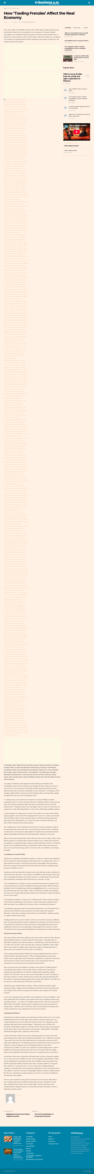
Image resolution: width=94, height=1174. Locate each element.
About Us (51, 1139)
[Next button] (88, 145)
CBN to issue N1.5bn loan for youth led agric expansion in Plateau (72, 77)
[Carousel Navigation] (87, 145)
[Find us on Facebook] (84, 1171)
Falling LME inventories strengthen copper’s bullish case (17, 1140)
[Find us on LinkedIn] (89, 1171)
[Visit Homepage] (47, 3)
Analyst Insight (30, 1139)
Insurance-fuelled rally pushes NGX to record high (81, 57)
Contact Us (51, 1141)
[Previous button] (86, 145)
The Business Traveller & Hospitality (33, 1156)
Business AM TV (31, 1141)
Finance (28, 1148)
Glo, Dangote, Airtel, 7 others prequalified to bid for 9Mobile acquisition (75, 48)
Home (5, 8)
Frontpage (29, 1136)
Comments (29, 1143)
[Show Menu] (5, 2)
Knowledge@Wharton (13, 8)
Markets (28, 1151)
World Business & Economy (34, 1159)
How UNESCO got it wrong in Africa (76, 40)
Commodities (30, 1146)
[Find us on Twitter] (87, 1171)
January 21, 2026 (16, 22)
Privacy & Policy (53, 1143)
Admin (7, 22)
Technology (29, 1153)
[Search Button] (89, 2)
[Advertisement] (32, 57)
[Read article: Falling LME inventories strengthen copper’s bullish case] (8, 1139)
